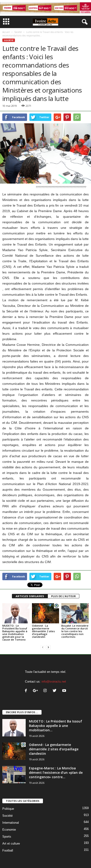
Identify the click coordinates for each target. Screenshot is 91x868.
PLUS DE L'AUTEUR (63, 596)
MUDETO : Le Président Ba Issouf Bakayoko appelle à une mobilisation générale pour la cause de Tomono (14, 632)
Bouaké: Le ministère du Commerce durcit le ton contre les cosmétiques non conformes (74, 631)
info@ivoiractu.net (54, 681)
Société (18, 32)
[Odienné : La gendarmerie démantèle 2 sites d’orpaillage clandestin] (45, 613)
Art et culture (11, 843)
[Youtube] (64, 691)
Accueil (6, 32)
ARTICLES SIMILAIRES (30, 596)
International (10, 822)
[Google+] (36, 691)
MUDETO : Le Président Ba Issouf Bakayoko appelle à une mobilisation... (55, 725)
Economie (9, 829)
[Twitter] (55, 691)
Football (7, 850)
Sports (6, 836)
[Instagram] (46, 691)
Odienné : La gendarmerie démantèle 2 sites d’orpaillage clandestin (43, 631)
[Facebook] (27, 691)
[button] (84, 22)
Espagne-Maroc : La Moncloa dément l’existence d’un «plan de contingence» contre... (56, 772)
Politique (8, 808)
